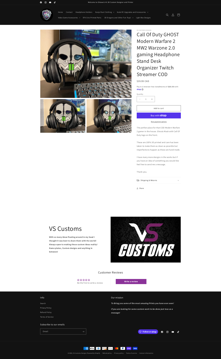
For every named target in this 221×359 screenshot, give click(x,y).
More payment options (159, 122)
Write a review (131, 281)
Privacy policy (119, 353)
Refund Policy (46, 312)
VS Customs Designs (80, 353)
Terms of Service (47, 317)
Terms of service (131, 353)
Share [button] (141, 188)
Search (43, 303)
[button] (104, 12)
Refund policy (107, 353)
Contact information (146, 353)
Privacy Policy (45, 308)
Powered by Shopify (93, 353)
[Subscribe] (83, 332)
